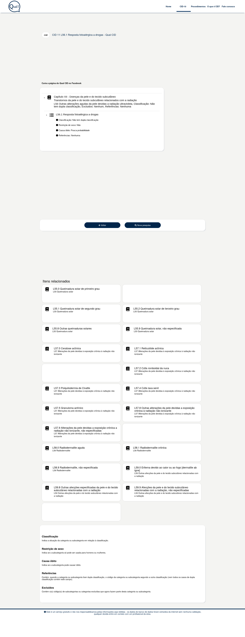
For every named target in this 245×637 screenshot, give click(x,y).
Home (168, 6)
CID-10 (183, 6)
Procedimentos (198, 6)
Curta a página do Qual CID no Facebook (61, 83)
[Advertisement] (122, 60)
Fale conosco (228, 6)
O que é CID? (213, 6)
